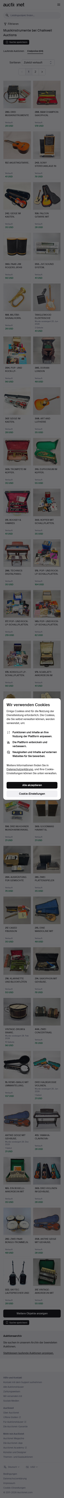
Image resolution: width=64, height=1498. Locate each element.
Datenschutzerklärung (20, 769)
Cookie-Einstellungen (32, 793)
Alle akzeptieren (32, 785)
